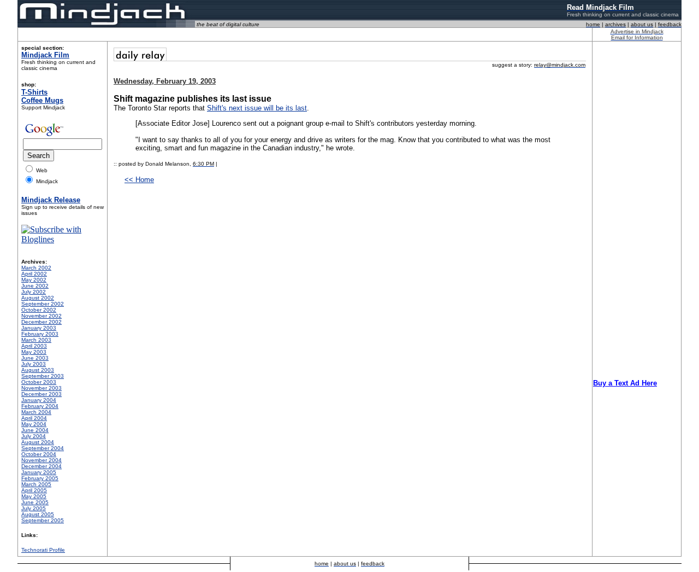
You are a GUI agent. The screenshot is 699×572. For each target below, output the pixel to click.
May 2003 (33, 352)
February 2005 (39, 478)
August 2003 (37, 370)
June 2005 (35, 502)
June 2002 (35, 286)
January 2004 (38, 400)
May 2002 (33, 280)
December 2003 (41, 394)
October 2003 (38, 382)
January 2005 (38, 472)
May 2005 (33, 496)
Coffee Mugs (42, 100)
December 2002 (41, 322)
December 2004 (41, 466)
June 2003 (35, 358)
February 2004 (39, 406)
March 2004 (36, 412)
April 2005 (34, 490)
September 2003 (42, 376)
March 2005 (36, 484)
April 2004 (34, 418)
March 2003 (36, 340)
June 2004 (35, 430)
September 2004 (42, 448)
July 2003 (33, 364)
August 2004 (37, 442)
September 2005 (42, 520)
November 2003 (41, 388)
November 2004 (41, 460)
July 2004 (33, 436)
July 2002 (33, 292)
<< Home (139, 180)
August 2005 (37, 514)
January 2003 (38, 328)
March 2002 (36, 268)
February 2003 (39, 334)
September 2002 (42, 304)
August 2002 (37, 298)
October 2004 (38, 454)
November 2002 (41, 316)
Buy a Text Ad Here (625, 383)
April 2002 (34, 274)
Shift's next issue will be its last (257, 108)
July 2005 (33, 508)
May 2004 (33, 424)
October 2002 (38, 310)
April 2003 (34, 346)
